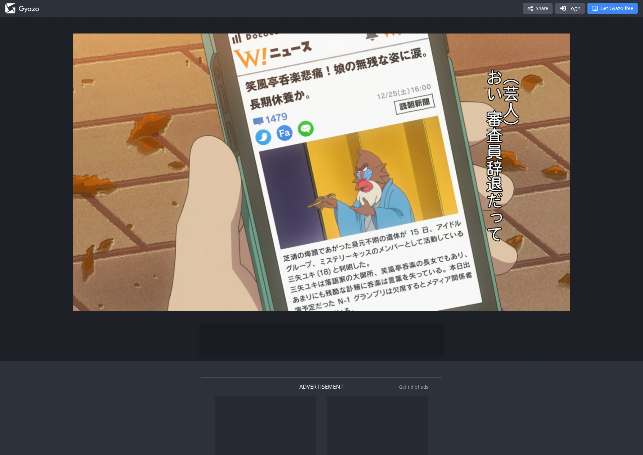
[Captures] (22, 8)
